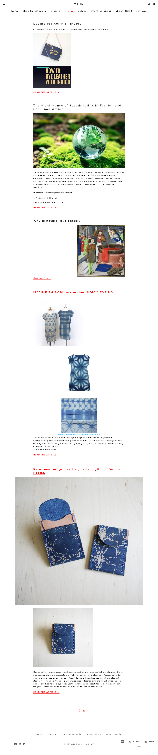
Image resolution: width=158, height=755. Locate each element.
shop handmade (71, 734)
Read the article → (46, 92)
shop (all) (57, 11)
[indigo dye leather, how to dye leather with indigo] (52, 87)
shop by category (34, 11)
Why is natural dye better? (57, 220)
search (52, 734)
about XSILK (124, 11)
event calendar (101, 11)
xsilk (79, 4)
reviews (141, 11)
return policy (114, 734)
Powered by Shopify (85, 744)
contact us (94, 734)
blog (71, 11)
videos (82, 11)
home (15, 11)
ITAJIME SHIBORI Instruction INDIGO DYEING (73, 292)
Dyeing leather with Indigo (57, 23)
